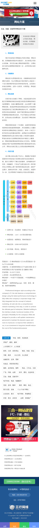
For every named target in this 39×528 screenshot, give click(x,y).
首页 (4, 526)
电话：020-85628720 (19, 495)
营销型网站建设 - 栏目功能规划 (13, 462)
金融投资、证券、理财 (11, 359)
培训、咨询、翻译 (9, 385)
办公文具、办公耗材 (21, 355)
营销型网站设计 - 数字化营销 (12, 465)
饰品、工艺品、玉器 (29, 368)
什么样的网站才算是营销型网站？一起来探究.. (17, 455)
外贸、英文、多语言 (10, 398)
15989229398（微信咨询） (19, 481)
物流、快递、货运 (28, 351)
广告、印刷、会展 (9, 372)
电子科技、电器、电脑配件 (12, 381)
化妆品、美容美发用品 (11, 364)
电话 (14, 526)
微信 (24, 526)
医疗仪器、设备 (8, 389)
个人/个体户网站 (22, 389)
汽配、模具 (7, 355)
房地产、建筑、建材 (10, 342)
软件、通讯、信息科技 (26, 372)
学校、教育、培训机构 (20, 338)
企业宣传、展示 (8, 394)
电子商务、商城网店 (24, 394)
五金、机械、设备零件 (11, 376)
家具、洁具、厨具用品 (11, 351)
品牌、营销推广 (25, 398)
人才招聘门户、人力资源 (11, 346)
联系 (34, 526)
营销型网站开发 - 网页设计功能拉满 (14, 468)
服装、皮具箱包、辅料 (11, 368)
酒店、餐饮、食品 (25, 385)
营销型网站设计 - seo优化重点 (13, 459)
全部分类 (6, 338)
